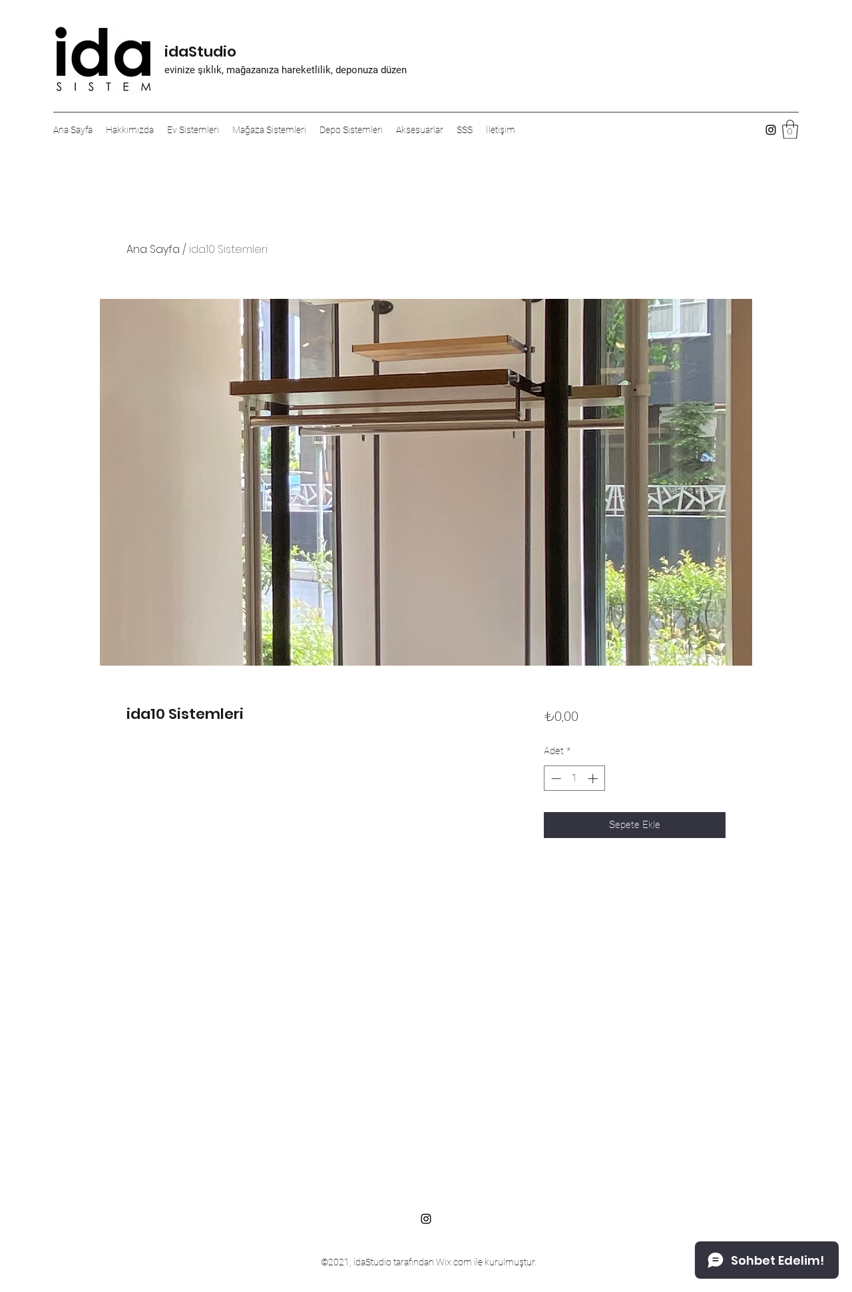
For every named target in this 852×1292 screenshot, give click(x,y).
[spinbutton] (574, 778)
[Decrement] (555, 778)
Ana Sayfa (153, 249)
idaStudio (200, 51)
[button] (790, 129)
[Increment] (594, 778)
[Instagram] (770, 129)
